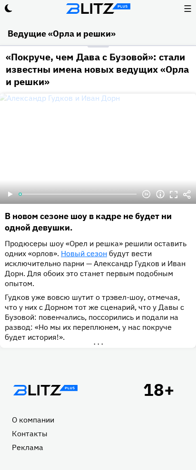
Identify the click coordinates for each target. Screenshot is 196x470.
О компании (33, 419)
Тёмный (8, 8)
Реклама (27, 447)
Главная (45, 390)
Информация (160, 194)
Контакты (30, 433)
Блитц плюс (98, 8)
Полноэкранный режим (173, 194)
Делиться (187, 194)
